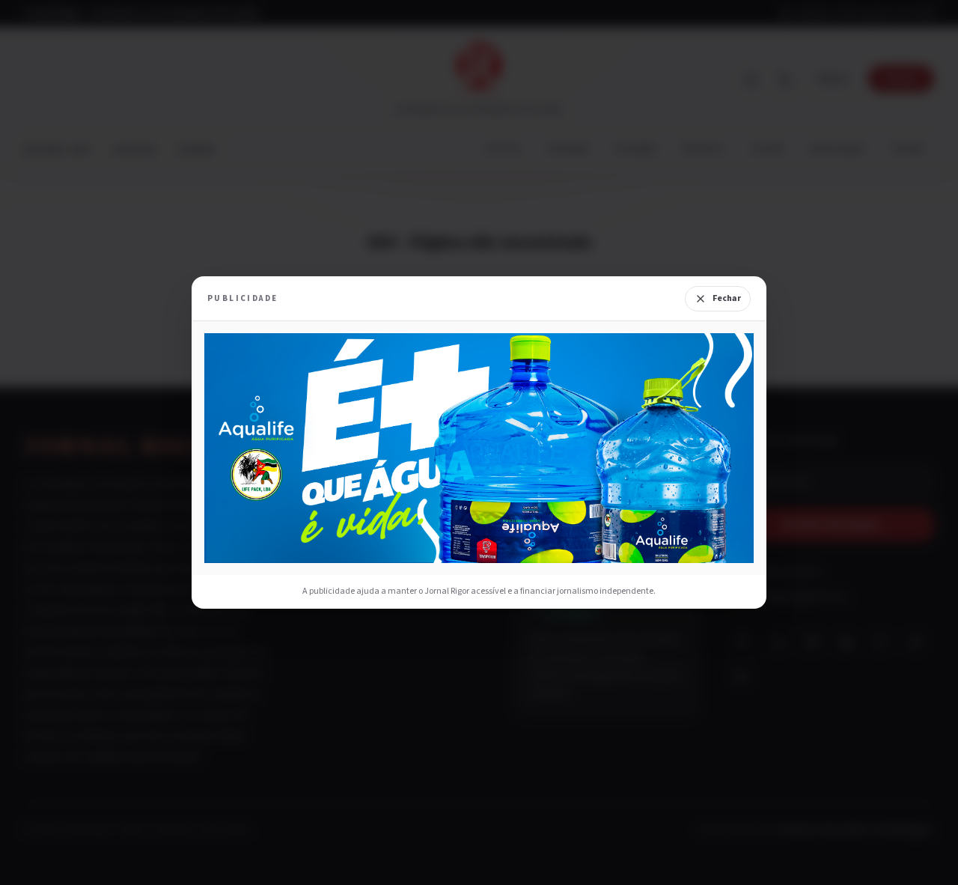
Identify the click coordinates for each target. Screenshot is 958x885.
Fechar (727, 298)
